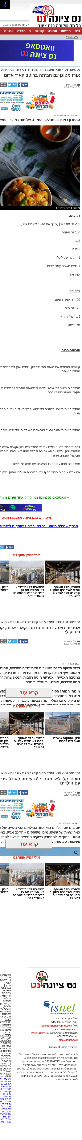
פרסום (7, 1096)
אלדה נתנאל (38, 1032)
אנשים (8, 31)
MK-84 (7, 1116)
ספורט (52, 31)
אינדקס (7, 1032)
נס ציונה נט (72, 69)
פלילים (7, 977)
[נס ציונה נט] (54, 992)
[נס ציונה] (56, 26)
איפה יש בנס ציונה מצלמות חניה (26, 517)
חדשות (66, 31)
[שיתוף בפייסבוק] (22, 86)
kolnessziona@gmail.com (56, 1025)
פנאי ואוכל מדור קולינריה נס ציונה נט (35, 69)
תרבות (7, 1006)
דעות (8, 1019)
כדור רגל (6, 993)
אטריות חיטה (67, 663)
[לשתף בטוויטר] (12, 86)
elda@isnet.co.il (68, 1040)
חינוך (8, 985)
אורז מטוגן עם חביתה (63, 115)
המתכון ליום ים (66, 823)
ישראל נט (5, 1083)
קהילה (39, 31)
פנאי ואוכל (72, 37)
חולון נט (6, 1093)
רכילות (7, 998)
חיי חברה (24, 31)
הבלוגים (6, 1058)
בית (77, 31)
